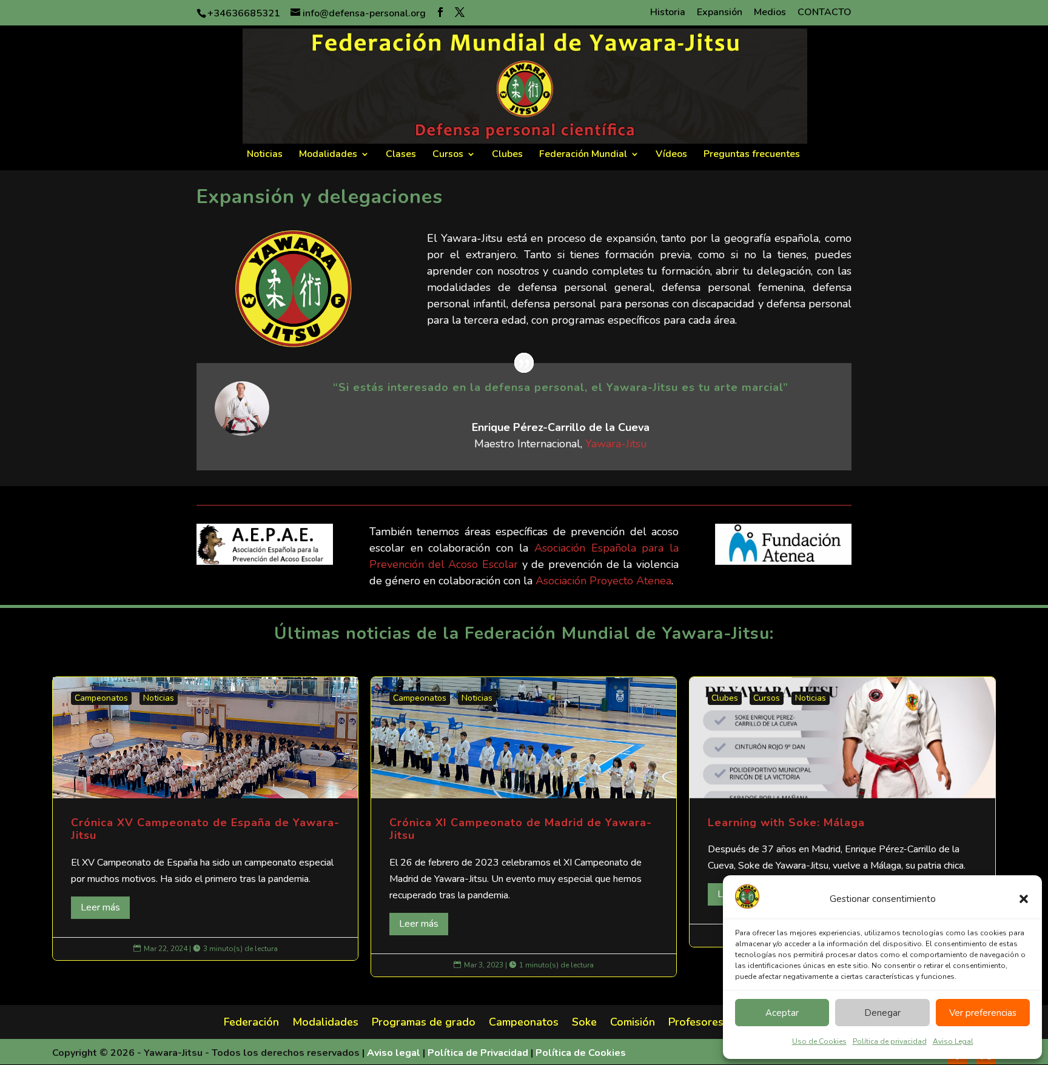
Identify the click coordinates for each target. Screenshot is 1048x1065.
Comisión (632, 1023)
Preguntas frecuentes (752, 155)
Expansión (719, 13)
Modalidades (328, 155)
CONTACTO (825, 13)
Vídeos (671, 155)
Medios (770, 13)
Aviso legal (393, 1053)
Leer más (100, 907)
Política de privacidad (890, 1041)
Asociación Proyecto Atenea (603, 580)
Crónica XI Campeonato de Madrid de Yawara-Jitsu (523, 827)
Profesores (696, 1023)
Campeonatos (101, 698)
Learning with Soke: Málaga (842, 812)
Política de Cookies (581, 1053)
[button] (1024, 899)
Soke (584, 1023)
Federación (251, 1023)
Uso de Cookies (819, 1041)
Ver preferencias (982, 1013)
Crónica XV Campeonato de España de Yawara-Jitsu (205, 818)
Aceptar (782, 1013)
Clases (401, 155)
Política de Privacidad (478, 1053)
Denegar (882, 1013)
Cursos (447, 155)
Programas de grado (423, 1023)
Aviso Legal (953, 1041)
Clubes (507, 155)
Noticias (265, 155)
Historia (667, 13)
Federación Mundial (583, 155)
